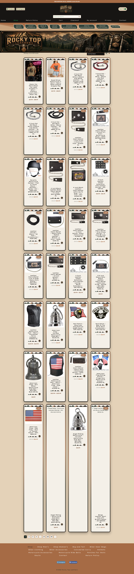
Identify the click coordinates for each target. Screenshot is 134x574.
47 (44, 536)
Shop (16, 20)
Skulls (38, 555)
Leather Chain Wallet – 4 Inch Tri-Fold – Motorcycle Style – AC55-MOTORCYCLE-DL (100, 134)
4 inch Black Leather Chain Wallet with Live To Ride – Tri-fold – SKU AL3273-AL (78, 192)
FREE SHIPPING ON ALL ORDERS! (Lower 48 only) (67, 1)
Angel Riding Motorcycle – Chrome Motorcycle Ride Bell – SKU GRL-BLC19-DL (78, 438)
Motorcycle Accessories (40, 552)
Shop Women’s (61, 547)
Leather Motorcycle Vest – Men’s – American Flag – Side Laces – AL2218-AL (55, 384)
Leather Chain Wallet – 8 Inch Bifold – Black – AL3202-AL (56, 276)
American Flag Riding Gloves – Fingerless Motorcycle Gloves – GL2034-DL (100, 378)
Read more (100, 146)
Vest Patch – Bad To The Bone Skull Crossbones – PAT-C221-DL (100, 326)
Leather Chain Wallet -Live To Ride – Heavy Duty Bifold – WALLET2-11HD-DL (33, 280)
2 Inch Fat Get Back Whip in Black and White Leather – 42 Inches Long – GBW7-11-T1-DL (78, 79)
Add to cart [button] (78, 152)
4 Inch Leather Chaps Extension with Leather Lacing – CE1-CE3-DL (100, 184)
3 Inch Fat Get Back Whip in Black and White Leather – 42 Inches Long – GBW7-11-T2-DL (33, 129)
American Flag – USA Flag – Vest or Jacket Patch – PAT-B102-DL (33, 430)
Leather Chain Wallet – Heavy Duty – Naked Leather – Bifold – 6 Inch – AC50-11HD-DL (56, 235)
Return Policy (32, 20)
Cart (61, 20)
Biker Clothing (36, 550)
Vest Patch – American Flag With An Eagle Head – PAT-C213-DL (78, 326)
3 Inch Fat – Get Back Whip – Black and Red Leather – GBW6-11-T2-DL (100, 78)
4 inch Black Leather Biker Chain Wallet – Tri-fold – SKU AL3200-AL (55, 192)
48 (48, 536)
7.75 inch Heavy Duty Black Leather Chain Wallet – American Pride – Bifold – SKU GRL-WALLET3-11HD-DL (100, 282)
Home (3, 20)
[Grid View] (106, 53)
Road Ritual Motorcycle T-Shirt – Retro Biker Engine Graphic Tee (55, 83)
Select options (33, 102)
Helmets (101, 550)
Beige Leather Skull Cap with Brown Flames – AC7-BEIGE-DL (100, 518)
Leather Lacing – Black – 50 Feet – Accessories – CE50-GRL (33, 234)
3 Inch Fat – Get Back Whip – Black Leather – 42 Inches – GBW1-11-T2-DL (56, 126)
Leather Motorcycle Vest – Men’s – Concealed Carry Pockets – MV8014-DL (33, 334)
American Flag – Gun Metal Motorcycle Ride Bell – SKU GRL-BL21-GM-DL (33, 387)
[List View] (109, 53)
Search (79, 16)
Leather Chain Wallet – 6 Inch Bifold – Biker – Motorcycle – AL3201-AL (78, 232)
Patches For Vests (96, 552)
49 (51, 536)
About (48, 20)
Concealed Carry (82, 550)
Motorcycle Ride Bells (70, 552)
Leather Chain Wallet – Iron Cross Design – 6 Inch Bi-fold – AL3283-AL (100, 233)
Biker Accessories (59, 550)
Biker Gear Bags (98, 547)
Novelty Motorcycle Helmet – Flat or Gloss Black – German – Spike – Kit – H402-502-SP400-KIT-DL (33, 186)
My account (92, 20)
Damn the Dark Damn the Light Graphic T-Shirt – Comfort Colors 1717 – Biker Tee (33, 89)
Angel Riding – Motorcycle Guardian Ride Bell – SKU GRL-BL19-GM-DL (56, 518)
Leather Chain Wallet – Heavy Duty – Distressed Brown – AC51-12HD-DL (78, 370)
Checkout (75, 20)
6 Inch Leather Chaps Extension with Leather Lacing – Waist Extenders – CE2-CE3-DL (78, 281)
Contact (122, 20)
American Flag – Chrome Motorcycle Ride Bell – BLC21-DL (55, 334)
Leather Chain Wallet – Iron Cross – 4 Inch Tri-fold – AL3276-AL (78, 141)
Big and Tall (79, 547)
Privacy (108, 20)
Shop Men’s (43, 547)
